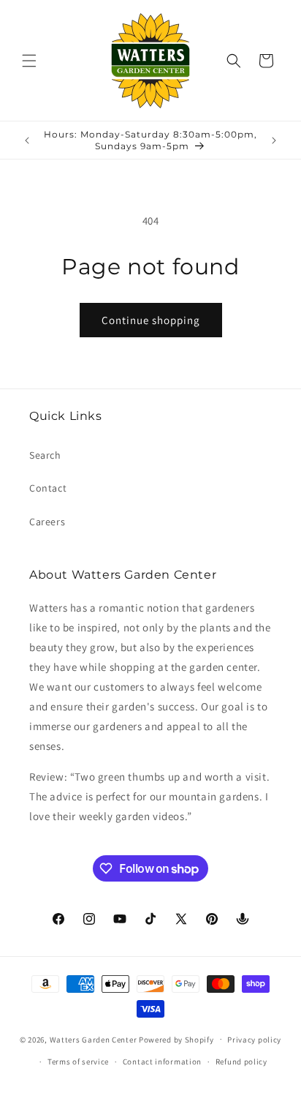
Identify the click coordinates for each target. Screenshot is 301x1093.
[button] (29, 61)
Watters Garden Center (93, 1039)
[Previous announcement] (27, 140)
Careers (47, 521)
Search (45, 455)
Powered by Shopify (176, 1039)
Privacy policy (254, 1039)
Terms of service (78, 1061)
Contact (47, 488)
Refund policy (241, 1061)
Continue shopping (151, 320)
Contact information (162, 1061)
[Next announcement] (274, 140)
